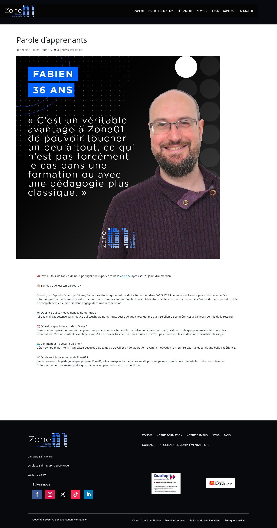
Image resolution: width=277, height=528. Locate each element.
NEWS (200, 11)
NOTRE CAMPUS (197, 435)
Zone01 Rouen (30, 50)
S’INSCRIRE (247, 11)
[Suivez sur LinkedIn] (88, 494)
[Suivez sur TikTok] (75, 494)
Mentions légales (175, 520)
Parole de (76, 50)
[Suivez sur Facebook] (37, 494)
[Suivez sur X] (62, 494)
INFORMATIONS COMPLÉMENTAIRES (182, 444)
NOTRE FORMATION (161, 11)
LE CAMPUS (185, 11)
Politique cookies (235, 520)
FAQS (215, 11)
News (65, 50)
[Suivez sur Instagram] (50, 494)
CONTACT (229, 11)
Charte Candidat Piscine (146, 520)
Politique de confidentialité (204, 520)
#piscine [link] (125, 276)
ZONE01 (139, 11)
